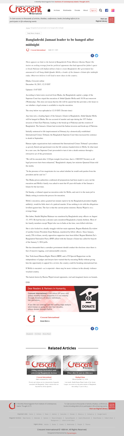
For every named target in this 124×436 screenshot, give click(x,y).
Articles (46, 424)
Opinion (45, 418)
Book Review (97, 418)
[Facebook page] (106, 10)
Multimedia (70, 424)
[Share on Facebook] (92, 55)
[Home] (48, 10)
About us (81, 414)
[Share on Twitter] (96, 55)
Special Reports (70, 418)
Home (31, 414)
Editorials (37, 418)
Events (62, 424)
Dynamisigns (71, 433)
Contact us (90, 414)
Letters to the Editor (68, 420)
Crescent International (44, 377)
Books (54, 424)
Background (54, 420)
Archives (39, 414)
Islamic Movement (84, 418)
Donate (72, 414)
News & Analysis (57, 418)
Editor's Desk (109, 418)
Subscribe (63, 414)
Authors (54, 414)
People (80, 424)
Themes (87, 424)
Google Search (102, 414)
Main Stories (27, 418)
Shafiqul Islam (80, 377)
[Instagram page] (112, 10)
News (46, 414)
